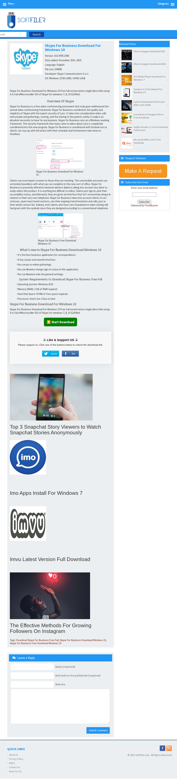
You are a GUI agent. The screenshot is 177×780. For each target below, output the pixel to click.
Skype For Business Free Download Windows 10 (35, 643)
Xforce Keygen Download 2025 (149, 51)
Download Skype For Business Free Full (37, 640)
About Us (13, 754)
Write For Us (15, 771)
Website (60, 684)
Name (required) (65, 666)
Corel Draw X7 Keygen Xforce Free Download (149, 116)
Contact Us (14, 767)
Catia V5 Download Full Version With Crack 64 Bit (149, 103)
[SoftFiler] (26, 20)
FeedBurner (151, 205)
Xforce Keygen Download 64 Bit (150, 64)
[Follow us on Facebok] (162, 747)
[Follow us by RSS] (169, 747)
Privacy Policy (16, 758)
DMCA (12, 763)
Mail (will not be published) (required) (77, 675)
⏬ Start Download (60, 322)
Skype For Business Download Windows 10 (83, 640)
